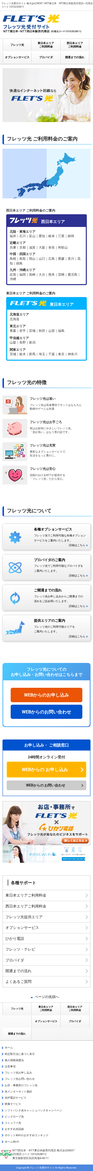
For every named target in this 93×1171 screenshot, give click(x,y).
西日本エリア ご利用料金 (75, 45)
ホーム (9, 1047)
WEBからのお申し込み (46, 694)
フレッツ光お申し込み (18, 1072)
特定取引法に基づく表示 (20, 1054)
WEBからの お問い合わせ (45, 785)
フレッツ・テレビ (20, 949)
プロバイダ (46, 57)
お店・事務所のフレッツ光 (21, 1085)
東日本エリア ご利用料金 (46, 45)
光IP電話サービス (15, 1097)
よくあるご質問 (18, 981)
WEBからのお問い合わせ (46, 711)
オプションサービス (17, 57)
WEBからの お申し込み (45, 769)
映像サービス (13, 1104)
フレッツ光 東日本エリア (46, 335)
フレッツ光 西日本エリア (46, 255)
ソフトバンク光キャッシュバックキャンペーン (33, 1110)
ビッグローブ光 (14, 1116)
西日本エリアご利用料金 (25, 906)
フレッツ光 (17, 44)
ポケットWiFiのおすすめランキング (26, 1135)
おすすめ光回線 (14, 1129)
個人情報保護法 (14, 1060)
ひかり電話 (14, 938)
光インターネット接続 (18, 1091)
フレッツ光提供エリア (24, 917)
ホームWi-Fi (12, 1141)
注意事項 (10, 1066)
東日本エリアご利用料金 (25, 895)
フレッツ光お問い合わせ (20, 1079)
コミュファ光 (13, 1123)
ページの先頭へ (47, 997)
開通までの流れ (74, 57)
